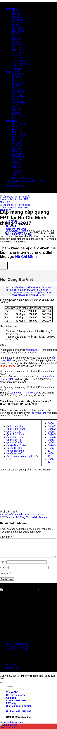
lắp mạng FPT (15, 233)
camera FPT (12, 668)
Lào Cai (16, 39)
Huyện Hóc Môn (15, 451)
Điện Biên (17, 22)
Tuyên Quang (19, 63)
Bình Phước (18, 137)
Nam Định (17, 44)
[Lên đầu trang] (1, 682)
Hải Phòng (18, 30)
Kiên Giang (18, 159)
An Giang (17, 126)
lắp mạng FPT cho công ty (24, 392)
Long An (16, 162)
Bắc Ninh (17, 14)
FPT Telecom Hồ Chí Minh (14, 230)
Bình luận (6, 537)
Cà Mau (16, 142)
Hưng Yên (17, 36)
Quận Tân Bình (14, 437)
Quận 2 (52, 426)
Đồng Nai (17, 151)
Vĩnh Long (17, 175)
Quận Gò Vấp (13, 431)
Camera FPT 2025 (16, 229)
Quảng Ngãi (18, 101)
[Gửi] (7, 690)
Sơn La (16, 55)
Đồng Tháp (18, 153)
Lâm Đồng (17, 148)
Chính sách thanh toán (18, 646)
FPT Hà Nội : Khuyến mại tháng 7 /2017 (21, 514)
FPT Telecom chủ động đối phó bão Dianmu (24, 517)
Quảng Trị (17, 99)
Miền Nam (11, 121)
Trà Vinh (16, 173)
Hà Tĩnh (16, 88)
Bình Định (17, 140)
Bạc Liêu (17, 129)
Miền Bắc (11, 9)
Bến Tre (16, 132)
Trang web (5, 573)
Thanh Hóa (18, 104)
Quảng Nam (18, 96)
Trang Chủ (12, 692)
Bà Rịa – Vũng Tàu (22, 178)
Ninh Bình (17, 47)
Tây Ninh (17, 167)
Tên (3, 562)
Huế (14, 80)
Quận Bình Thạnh (16, 429)
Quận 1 (52, 423)
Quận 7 (52, 440)
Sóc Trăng (17, 164)
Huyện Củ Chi (14, 448)
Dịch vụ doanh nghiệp (19, 706)
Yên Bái (16, 69)
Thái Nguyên (19, 61)
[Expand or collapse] (1, 272)
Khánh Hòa (18, 82)
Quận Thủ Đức (14, 442)
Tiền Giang (18, 170)
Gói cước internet (16, 695)
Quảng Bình (18, 91)
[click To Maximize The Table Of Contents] (4, 265)
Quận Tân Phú (14, 440)
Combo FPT (13, 226)
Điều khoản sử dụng (17, 644)
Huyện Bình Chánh (16, 445)
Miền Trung (12, 71)
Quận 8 (52, 442)
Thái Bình (17, 58)
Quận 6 (52, 437)
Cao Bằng (17, 20)
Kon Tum (17, 118)
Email (4, 567)
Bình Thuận (18, 74)
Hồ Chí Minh (19, 123)
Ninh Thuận (18, 115)
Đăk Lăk (16, 112)
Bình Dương (19, 134)
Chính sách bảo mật (17, 649)
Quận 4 (52, 431)
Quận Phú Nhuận (15, 434)
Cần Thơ (17, 145)
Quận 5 (52, 434)
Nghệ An (17, 85)
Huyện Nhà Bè (14, 453)
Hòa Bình (17, 33)
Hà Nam (16, 25)
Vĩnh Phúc (17, 66)
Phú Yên (17, 93)
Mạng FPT (11, 665)
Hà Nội (16, 11)
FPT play (11, 703)
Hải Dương (18, 28)
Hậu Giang (18, 156)
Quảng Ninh (18, 52)
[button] (18, 711)
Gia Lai (16, 107)
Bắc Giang (18, 17)
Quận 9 (52, 445)
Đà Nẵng (17, 77)
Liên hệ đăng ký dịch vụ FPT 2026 (25, 181)
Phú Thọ (16, 50)
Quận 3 (52, 429)
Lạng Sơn (17, 41)
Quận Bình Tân (14, 426)
